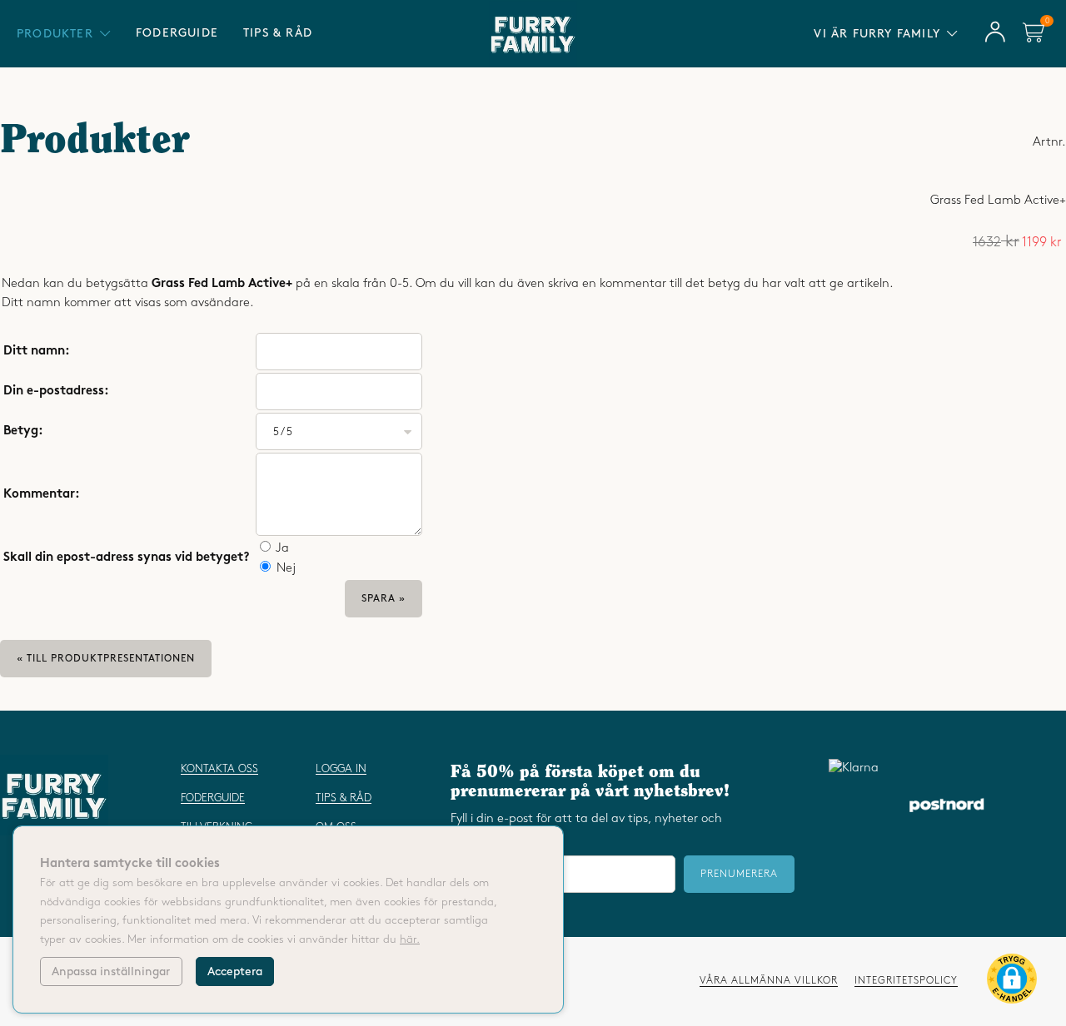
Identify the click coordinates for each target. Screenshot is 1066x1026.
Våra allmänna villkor (769, 980)
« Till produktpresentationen (106, 658)
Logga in (341, 769)
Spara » (383, 598)
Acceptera (234, 971)
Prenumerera (739, 874)
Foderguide (177, 32)
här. (410, 939)
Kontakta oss (219, 769)
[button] (1012, 982)
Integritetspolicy (906, 980)
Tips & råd (277, 32)
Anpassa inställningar (111, 971)
